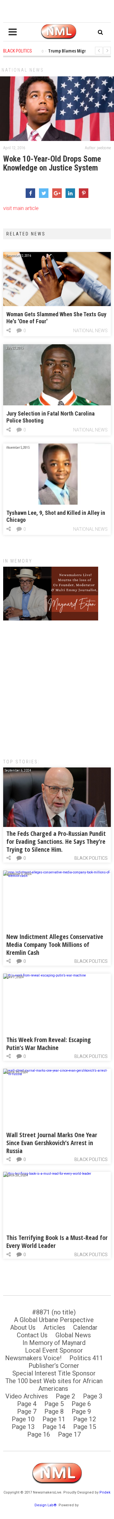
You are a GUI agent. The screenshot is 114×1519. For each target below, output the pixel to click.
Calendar (85, 1327)
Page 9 (81, 1411)
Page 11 (53, 1419)
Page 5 (54, 1404)
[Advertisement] (57, 686)
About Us (22, 1327)
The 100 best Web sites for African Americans (54, 1384)
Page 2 (65, 1396)
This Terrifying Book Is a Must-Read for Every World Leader (57, 1241)
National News (23, 70)
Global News (73, 1335)
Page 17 (69, 1434)
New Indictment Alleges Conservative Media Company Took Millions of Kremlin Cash (54, 944)
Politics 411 (86, 1358)
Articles (54, 1327)
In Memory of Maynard (54, 1343)
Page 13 (23, 1427)
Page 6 (81, 1404)
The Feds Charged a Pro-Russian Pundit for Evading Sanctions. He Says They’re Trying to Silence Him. (56, 841)
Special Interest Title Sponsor (54, 1373)
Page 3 (92, 1396)
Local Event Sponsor (54, 1350)
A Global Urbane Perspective (54, 1320)
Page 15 (84, 1427)
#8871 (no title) (54, 1312)
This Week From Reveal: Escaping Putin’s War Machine (48, 1043)
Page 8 (54, 1411)
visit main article (21, 208)
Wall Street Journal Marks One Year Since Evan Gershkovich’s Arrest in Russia (51, 1142)
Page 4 (26, 1404)
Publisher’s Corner (53, 1365)
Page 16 (38, 1434)
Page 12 (84, 1419)
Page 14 (53, 1427)
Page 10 (23, 1419)
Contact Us (32, 1335)
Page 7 (26, 1411)
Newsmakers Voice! (33, 1358)
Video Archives (26, 1396)
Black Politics (91, 858)
